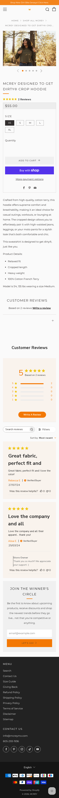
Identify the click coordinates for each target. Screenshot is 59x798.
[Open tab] (29, 316)
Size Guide (9, 681)
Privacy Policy (11, 703)
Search (7, 670)
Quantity (10, 140)
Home (15, 20)
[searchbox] (16, 429)
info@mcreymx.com (15, 735)
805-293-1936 (11, 741)
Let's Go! (28, 643)
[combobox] (43, 437)
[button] (22, 70)
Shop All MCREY (33, 20)
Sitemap (8, 719)
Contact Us (9, 676)
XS (9, 123)
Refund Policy (11, 692)
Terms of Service (13, 708)
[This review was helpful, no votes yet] (41, 491)
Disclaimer (9, 713)
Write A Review (32, 414)
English (28, 767)
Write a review (41, 308)
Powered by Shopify (29, 790)
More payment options (29, 179)
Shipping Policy (12, 697)
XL (9, 129)
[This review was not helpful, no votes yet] (47, 491)
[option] (29, 48)
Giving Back (10, 686)
